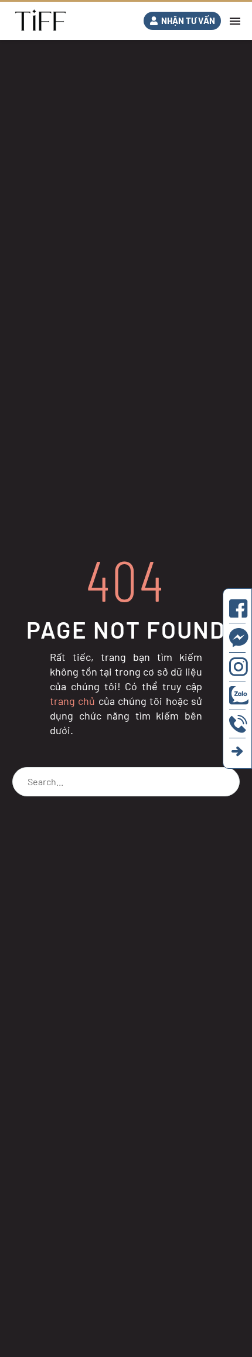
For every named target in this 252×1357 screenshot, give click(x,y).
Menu (235, 21)
